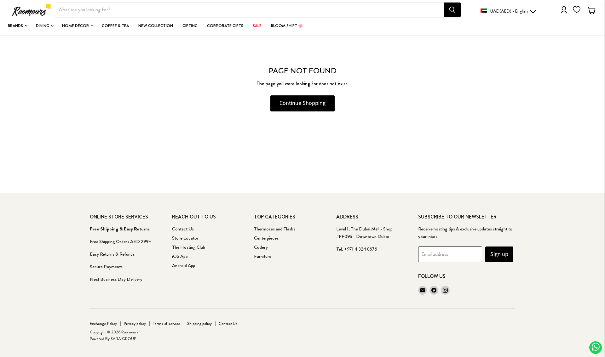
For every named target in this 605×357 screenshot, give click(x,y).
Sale (257, 26)
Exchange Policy (103, 323)
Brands (16, 26)
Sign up (499, 254)
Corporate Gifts (225, 26)
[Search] (452, 10)
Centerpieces (266, 238)
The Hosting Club (188, 247)
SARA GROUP (123, 339)
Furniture (262, 256)
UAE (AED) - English (509, 11)
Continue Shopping (302, 103)
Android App (183, 265)
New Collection (155, 26)
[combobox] (249, 10)
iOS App (180, 256)
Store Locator (185, 238)
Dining (43, 26)
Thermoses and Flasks (274, 228)
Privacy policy (135, 323)
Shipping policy (199, 323)
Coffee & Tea (115, 26)
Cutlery (261, 247)
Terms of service (166, 323)
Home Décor (76, 26)
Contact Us (183, 228)
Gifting (190, 26)
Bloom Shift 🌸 (287, 26)
